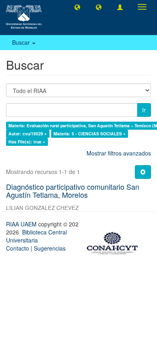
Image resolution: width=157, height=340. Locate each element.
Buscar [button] (21, 42)
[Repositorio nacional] (114, 242)
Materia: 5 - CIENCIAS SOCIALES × (90, 134)
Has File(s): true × (26, 142)
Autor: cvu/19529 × (27, 134)
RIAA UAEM (22, 224)
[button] (77, 7)
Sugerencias (50, 248)
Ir (144, 110)
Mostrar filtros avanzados (119, 153)
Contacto (17, 248)
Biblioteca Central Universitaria (36, 236)
